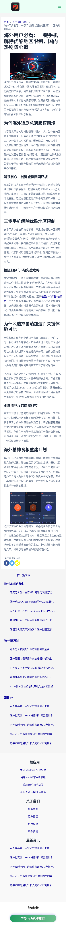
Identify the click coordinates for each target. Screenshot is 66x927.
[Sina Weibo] (17, 563)
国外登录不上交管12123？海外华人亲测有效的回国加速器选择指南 (33, 668)
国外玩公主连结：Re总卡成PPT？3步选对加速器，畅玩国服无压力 (33, 611)
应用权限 (33, 824)
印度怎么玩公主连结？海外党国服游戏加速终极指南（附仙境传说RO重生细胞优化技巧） (33, 592)
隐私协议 (33, 816)
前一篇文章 (22, 575)
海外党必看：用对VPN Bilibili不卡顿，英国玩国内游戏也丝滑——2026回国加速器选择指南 (33, 706)
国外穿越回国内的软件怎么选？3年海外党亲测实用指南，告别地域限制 (33, 724)
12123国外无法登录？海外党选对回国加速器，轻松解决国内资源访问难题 (33, 686)
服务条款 (33, 809)
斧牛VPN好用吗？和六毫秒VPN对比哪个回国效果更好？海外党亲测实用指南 (33, 743)
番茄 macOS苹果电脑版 (33, 777)
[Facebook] (6, 563)
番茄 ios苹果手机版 (33, 784)
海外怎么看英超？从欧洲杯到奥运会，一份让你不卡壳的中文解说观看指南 (33, 649)
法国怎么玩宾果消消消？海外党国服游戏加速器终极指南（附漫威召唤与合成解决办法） (33, 629)
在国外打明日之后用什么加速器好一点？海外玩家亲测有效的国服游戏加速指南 (33, 620)
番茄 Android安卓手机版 (33, 792)
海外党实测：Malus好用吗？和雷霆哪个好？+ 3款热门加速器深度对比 (33, 715)
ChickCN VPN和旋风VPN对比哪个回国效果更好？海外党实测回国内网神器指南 (33, 734)
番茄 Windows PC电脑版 (33, 770)
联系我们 (33, 831)
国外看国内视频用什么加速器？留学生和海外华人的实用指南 (33, 658)
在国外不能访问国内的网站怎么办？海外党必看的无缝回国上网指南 (33, 677)
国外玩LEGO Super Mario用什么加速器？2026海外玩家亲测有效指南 (33, 601)
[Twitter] (12, 563)
